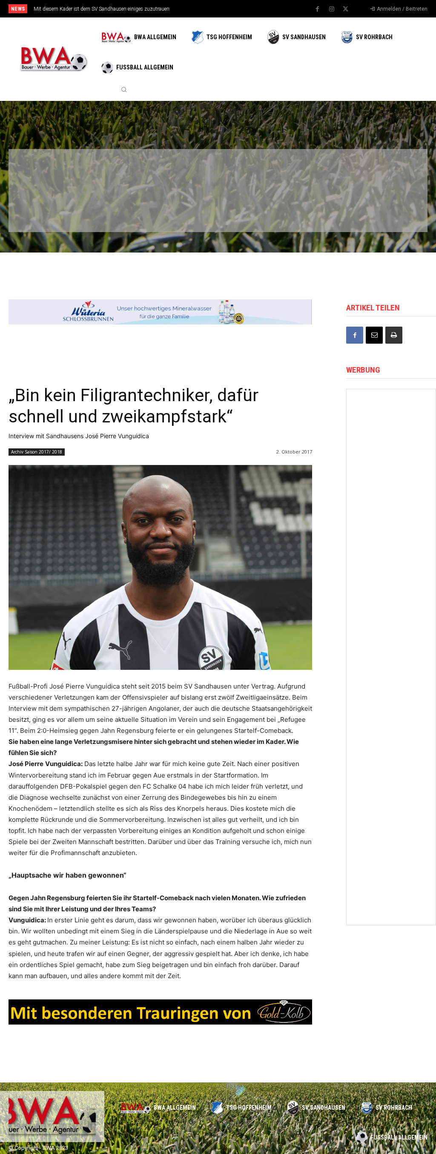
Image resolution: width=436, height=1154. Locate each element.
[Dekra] (180, 209)
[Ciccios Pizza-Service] (381, 209)
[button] (124, 90)
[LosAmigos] (247, 209)
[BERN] (180, 172)
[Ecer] (247, 172)
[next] (240, 8)
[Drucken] (393, 335)
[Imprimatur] (381, 172)
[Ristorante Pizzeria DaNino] (391, 530)
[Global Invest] (391, 647)
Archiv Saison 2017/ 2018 (36, 452)
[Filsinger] (46, 172)
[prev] (226, 8)
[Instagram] (332, 9)
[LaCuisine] (46, 209)
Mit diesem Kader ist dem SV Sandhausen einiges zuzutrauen (101, 9)
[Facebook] (318, 9)
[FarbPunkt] (113, 209)
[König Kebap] (314, 209)
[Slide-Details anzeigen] (160, 311)
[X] (346, 9)
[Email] (374, 335)
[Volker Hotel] (391, 413)
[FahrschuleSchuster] (314, 172)
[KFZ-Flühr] (113, 172)
